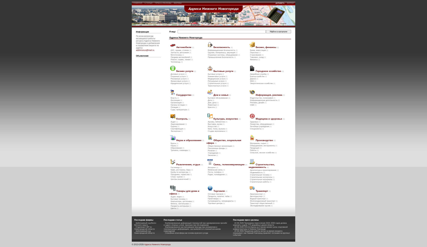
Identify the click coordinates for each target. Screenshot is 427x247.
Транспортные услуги (218, 86)
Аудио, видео (177, 197)
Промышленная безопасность (222, 57)
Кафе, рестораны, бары (182, 170)
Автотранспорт (257, 196)
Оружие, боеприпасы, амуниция (223, 53)
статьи (148, 3)
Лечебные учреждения (261, 126)
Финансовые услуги (180, 81)
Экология (213, 155)
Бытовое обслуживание (219, 98)
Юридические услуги (181, 83)
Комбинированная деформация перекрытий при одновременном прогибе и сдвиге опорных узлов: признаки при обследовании (195, 224)
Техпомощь (177, 62)
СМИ (253, 105)
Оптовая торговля (217, 194)
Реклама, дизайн (258, 103)
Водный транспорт (259, 199)
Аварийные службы (259, 74)
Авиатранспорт (257, 194)
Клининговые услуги (217, 76)
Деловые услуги (179, 74)
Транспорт (263, 191)
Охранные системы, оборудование (224, 55)
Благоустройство (258, 76)
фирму (290, 3)
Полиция (175, 107)
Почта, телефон (216, 172)
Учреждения (214, 153)
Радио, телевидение (217, 174)
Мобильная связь (216, 170)
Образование (177, 148)
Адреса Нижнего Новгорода (157, 244)
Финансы (255, 60)
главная (137, 3)
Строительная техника (261, 175)
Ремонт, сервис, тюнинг (182, 60)
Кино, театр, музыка (217, 129)
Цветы (174, 208)
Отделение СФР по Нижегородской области (144, 228)
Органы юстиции (179, 105)
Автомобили (185, 47)
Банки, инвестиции (259, 50)
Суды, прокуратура (180, 110)
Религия (212, 151)
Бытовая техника (179, 199)
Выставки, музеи (216, 124)
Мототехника (177, 55)
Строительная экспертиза (262, 177)
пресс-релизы (163, 3)
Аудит (174, 122)
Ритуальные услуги (217, 81)
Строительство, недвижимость (262, 165)
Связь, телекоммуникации (230, 164)
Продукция (256, 148)
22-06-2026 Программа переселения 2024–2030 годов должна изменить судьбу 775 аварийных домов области (260, 224)
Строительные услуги (218, 83)
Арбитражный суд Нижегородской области (144, 232)
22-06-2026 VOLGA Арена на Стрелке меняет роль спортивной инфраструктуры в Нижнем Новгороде (260, 228)
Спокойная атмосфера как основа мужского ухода (186, 233)
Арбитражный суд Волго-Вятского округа (145, 224)
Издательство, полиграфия (262, 98)
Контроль (183, 118)
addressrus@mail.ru (145, 50)
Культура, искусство (227, 118)
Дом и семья (222, 95)
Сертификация (178, 129)
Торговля (220, 191)
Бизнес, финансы (267, 47)
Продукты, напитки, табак (220, 196)
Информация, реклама (270, 95)
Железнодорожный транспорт (264, 201)
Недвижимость (257, 172)
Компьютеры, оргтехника (182, 201)
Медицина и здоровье (270, 118)
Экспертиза (177, 131)
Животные (213, 105)
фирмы (178, 3)
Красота (212, 107)
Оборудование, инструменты (263, 146)
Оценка (175, 126)
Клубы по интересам (180, 172)
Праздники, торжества (181, 174)
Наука (174, 146)
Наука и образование (190, 140)
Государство (185, 95)
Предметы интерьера (181, 206)
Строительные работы (260, 182)
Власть (175, 98)
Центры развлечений (181, 179)
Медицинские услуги (218, 79)
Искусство (213, 126)
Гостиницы (176, 167)
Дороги (254, 79)
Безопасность (223, 47)
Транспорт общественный (262, 203)
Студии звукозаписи (217, 131)
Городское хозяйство (270, 71)
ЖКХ (253, 81)
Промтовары (214, 199)
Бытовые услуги (225, 71)
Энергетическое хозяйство (262, 83)
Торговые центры (216, 203)
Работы (254, 150)
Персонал (255, 53)
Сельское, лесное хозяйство (263, 153)
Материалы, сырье (259, 143)
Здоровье (255, 122)
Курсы (174, 143)
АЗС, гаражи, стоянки (181, 50)
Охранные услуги (179, 76)
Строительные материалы (262, 179)
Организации (177, 103)
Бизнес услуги (186, 71)
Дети (211, 100)
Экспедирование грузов (261, 206)
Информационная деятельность (265, 100)
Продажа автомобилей (181, 57)
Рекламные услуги (180, 79)
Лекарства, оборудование (262, 124)
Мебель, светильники (181, 204)
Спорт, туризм (178, 177)
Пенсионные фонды (217, 148)
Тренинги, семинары (180, 150)
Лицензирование (179, 124)
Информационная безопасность (223, 50)
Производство (266, 140)
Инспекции (176, 100)
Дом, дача (213, 103)
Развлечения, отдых (189, 164)
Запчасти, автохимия (181, 53)
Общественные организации (221, 146)
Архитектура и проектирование (264, 170)
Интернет (213, 167)
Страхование (257, 55)
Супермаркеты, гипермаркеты (222, 201)
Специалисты (257, 129)
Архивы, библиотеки (217, 122)
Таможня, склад (258, 57)
